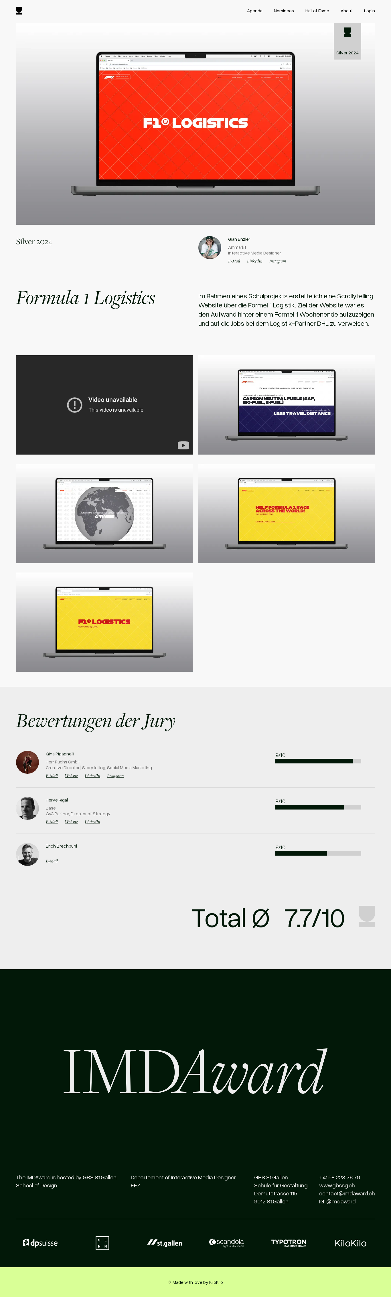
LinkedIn (254, 261)
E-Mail (234, 261)
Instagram (277, 261)
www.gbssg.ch (337, 1185)
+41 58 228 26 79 (339, 1177)
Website (71, 775)
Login (369, 10)
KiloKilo (216, 1282)
